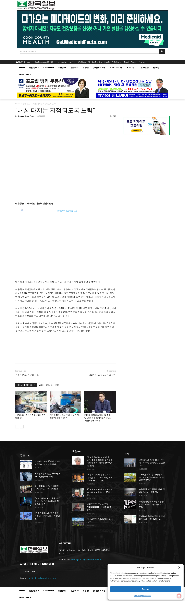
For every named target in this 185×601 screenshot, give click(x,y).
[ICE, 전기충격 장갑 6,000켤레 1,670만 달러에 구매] (26, 476)
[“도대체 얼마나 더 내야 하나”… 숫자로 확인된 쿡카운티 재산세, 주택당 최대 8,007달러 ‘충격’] (78, 460)
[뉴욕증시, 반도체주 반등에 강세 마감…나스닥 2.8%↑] (130, 492)
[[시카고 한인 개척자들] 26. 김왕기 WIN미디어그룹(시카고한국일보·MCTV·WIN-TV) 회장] (100, 402)
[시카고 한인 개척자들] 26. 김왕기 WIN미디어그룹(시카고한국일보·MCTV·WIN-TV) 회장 (98, 418)
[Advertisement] (146, 162)
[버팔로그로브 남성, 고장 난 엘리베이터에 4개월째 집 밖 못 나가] (78, 507)
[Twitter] (25, 122)
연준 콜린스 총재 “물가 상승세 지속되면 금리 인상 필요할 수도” (152, 463)
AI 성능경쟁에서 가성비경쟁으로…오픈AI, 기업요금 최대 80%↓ (151, 504)
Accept (145, 589)
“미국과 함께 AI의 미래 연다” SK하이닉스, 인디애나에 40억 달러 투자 (47, 501)
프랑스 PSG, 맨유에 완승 (27, 375)
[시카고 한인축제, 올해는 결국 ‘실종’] (78, 522)
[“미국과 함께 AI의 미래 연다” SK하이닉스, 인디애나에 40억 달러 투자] (26, 501)
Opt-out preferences (142, 596)
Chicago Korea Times (26, 116)
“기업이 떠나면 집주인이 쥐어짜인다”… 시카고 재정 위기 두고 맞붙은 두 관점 (100, 478)
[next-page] (22, 426)
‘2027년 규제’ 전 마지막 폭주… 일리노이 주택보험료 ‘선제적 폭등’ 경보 (151, 477)
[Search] (162, 51)
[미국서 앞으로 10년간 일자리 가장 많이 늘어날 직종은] (26, 464)
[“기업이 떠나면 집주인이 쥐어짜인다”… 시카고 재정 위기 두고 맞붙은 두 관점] (78, 477)
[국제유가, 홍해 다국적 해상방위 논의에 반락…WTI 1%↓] (130, 519)
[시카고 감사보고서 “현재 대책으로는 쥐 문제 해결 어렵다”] (65, 402)
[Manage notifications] (179, 595)
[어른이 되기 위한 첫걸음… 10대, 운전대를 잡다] (31, 402)
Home (17, 104)
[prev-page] (17, 426)
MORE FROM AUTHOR (49, 385)
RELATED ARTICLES (26, 385)
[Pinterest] (31, 122)
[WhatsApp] (38, 122)
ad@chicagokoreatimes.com (42, 578)
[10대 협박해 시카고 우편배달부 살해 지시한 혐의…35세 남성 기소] (78, 492)
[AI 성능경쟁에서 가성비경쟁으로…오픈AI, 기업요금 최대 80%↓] (130, 504)
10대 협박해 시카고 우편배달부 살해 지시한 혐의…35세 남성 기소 (100, 492)
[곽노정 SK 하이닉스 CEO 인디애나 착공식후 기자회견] (26, 489)
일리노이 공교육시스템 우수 (102, 375)
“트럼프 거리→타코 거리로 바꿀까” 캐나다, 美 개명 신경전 (47, 516)
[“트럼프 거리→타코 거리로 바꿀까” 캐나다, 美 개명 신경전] (26, 516)
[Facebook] (18, 122)
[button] (179, 567)
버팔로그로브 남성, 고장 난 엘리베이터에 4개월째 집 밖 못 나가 (99, 507)
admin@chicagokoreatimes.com (86, 559)
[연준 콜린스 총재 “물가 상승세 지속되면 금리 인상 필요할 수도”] (130, 462)
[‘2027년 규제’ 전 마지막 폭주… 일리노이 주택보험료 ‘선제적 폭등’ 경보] (130, 477)
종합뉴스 (26, 104)
